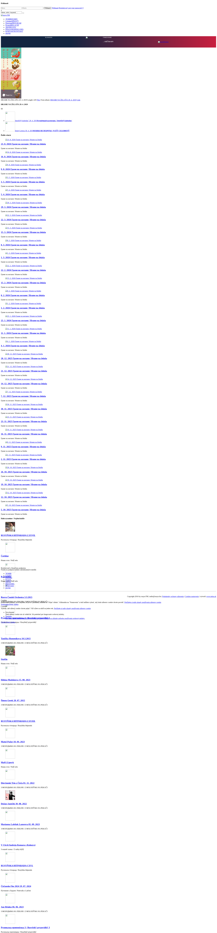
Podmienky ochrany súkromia (173, 759)
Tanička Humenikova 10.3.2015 (16, 801)
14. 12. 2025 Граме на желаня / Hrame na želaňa (24, 546)
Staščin (4, 822)
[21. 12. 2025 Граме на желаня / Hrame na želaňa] (108, 530)
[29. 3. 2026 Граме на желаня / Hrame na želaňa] (108, 366)
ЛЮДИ (10, 27)
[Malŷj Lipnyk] (108, 917)
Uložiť (3, 785)
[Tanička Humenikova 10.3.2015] (108, 793)
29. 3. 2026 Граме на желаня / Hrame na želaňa (23, 370)
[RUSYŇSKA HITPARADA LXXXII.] (108, 876)
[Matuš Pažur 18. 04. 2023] (108, 896)
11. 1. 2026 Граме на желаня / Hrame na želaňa (23, 496)
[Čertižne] (108, 711)
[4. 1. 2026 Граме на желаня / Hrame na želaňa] (108, 504)
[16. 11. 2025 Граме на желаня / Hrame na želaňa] (108, 593)
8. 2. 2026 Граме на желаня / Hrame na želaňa (23, 458)
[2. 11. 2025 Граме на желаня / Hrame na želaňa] (108, 618)
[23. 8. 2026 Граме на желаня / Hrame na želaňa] (108, 303)
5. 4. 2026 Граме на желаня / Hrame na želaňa (23, 357)
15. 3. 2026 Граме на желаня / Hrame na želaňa (23, 395)
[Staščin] (108, 814)
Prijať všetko (13, 767)
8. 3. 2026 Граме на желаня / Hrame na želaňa (23, 408)
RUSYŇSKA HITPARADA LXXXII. (18, 884)
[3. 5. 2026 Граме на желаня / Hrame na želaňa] (108, 341)
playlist (8, 33)
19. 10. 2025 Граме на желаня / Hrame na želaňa (24, 647)
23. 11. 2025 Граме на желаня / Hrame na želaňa (24, 584)
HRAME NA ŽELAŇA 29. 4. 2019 (63, 263)
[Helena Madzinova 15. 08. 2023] (108, 834)
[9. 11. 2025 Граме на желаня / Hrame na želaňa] (108, 605)
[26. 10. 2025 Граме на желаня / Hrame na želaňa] (108, 631)
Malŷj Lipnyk (7, 925)
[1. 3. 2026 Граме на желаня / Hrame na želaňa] (108, 416)
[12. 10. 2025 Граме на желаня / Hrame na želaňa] (108, 656)
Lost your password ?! (76, 8)
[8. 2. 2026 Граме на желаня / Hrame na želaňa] (108, 454)
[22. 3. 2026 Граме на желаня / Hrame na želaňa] (108, 378)
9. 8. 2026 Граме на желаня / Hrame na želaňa (23, 332)
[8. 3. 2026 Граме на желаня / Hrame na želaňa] (108, 404)
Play (38, 263)
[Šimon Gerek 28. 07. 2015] (108, 855)
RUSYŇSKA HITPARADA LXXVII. (18, 698)
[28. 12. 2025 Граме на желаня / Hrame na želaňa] (108, 517)
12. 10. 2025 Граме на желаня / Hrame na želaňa (24, 660)
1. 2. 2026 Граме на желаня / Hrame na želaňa (23, 471)
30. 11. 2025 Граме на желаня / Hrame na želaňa (24, 572)
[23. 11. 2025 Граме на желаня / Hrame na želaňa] (108, 580)
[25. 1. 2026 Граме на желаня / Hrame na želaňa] (108, 479)
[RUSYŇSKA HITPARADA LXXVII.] (108, 690)
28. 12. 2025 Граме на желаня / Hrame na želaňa (24, 521)
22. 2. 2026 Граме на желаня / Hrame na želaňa (23, 433)
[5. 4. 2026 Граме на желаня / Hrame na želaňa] (108, 353)
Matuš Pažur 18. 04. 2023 (13, 905)
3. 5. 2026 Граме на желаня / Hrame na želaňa (23, 345)
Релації (12, 25)
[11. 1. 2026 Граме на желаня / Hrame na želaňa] (108, 492)
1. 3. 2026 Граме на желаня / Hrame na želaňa (23, 420)
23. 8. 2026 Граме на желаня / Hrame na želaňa (23, 307)
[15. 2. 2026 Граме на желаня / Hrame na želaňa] (108, 441)
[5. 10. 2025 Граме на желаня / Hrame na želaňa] (108, 668)
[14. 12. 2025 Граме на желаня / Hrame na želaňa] (108, 542)
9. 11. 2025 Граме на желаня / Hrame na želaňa (23, 609)
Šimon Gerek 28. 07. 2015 (13, 863)
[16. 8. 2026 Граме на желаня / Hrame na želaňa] (108, 315)
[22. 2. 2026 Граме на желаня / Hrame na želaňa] (108, 429)
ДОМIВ (11, 19)
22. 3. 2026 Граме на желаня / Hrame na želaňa (23, 383)
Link (78, 263)
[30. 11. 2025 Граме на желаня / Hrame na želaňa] (108, 568)
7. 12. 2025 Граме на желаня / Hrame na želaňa (23, 559)
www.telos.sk (211, 759)
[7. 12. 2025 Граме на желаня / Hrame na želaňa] (108, 555)
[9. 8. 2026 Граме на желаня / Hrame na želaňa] (108, 328)
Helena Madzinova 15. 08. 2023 (15, 843)
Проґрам (13, 23)
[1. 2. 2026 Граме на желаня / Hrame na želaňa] (108, 467)
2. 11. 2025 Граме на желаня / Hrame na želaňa (23, 622)
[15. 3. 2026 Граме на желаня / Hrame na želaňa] (108, 391)
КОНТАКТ (14, 31)
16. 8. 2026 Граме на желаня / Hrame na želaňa (23, 320)
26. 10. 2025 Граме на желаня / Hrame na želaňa (24, 635)
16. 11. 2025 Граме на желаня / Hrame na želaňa (24, 597)
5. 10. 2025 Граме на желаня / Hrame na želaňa (23, 673)
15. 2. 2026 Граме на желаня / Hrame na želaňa (23, 446)
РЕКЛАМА (14, 29)
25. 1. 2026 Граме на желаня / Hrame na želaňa (23, 483)
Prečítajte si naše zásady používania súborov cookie (142, 765)
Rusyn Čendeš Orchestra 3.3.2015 (16, 760)
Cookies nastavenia (192, 759)
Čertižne (5, 719)
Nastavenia (5, 767)
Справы (12, 21)
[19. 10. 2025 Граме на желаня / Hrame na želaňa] (108, 643)
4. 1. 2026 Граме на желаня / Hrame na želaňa (23, 509)
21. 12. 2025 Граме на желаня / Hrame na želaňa (24, 534)
